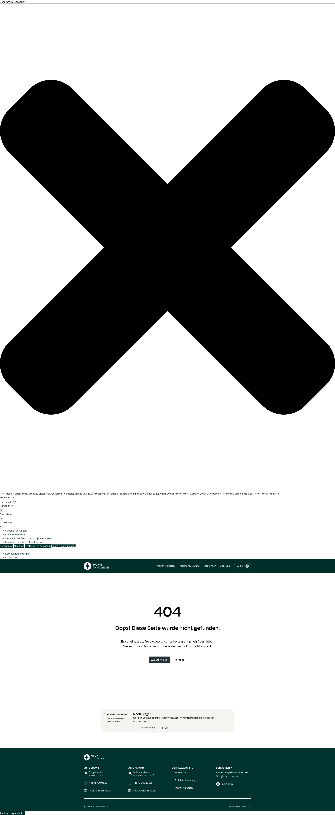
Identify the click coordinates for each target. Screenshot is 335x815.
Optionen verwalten (16, 530)
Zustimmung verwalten (12, 813)
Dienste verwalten (15, 534)
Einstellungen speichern (38, 545)
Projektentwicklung (189, 565)
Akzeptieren (6, 545)
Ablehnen (19, 545)
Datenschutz (234, 807)
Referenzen (209, 565)
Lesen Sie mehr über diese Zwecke (24, 542)
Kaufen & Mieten (166, 565)
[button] (167, 248)
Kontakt (179, 659)
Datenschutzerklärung (17, 553)
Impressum (11, 557)
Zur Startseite (159, 659)
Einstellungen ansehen (63, 545)
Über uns (225, 565)
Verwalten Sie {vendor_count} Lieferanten (28, 538)
